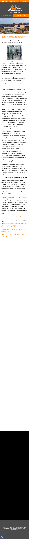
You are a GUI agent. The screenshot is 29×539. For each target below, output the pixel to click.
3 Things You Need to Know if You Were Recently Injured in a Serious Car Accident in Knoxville (15, 254)
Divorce (5, 317)
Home (3, 1)
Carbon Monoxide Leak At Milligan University (15, 267)
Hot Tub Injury (6, 336)
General (5, 332)
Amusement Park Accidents (10, 296)
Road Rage (6, 366)
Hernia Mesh (6, 334)
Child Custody (6, 328)
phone (10, 463)
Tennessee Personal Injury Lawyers (7, 36)
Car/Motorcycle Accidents (9, 306)
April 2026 (5, 285)
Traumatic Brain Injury (8, 377)
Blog (16, 36)
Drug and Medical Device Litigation (12, 321)
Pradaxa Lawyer (7, 358)
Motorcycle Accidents (8, 343)
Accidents (5, 295)
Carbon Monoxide (7, 308)
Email (10, 1)
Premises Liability (7, 360)
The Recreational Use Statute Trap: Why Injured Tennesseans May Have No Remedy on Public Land (14, 247)
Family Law (6, 326)
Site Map (20, 531)
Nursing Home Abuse (8, 349)
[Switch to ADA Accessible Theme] (1, 537)
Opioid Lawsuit (7, 351)
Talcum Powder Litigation (9, 373)
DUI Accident (6, 323)
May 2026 (5, 283)
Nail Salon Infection (8, 345)
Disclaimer (15, 531)
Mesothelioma (6, 341)
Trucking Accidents (8, 379)
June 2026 (6, 281)
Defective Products (8, 313)
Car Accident (6, 304)
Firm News (6, 330)
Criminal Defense (7, 310)
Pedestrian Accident (8, 353)
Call (6, 1)
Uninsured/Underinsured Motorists (12, 381)
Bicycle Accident (7, 298)
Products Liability (7, 364)
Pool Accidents (7, 356)
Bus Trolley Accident (8, 302)
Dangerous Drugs (7, 311)
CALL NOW (20, 15)
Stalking (5, 371)
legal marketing (21, 528)
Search (17, 1)
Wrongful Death (7, 384)
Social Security (7, 369)
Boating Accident (7, 300)
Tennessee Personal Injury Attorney (14, 225)
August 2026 (6, 277)
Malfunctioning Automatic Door (11, 223)
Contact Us (9, 531)
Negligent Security (8, 347)
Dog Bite (5, 319)
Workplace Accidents (8, 383)
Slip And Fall (6, 368)
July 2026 (5, 279)
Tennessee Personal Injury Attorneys (10, 226)
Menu (24, 1)
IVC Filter (5, 338)
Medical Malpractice (8, 339)
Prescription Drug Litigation (10, 362)
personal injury (7, 62)
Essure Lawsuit (7, 324)
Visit (14, 1)
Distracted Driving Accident (10, 315)
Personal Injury (20, 36)
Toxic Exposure (7, 375)
